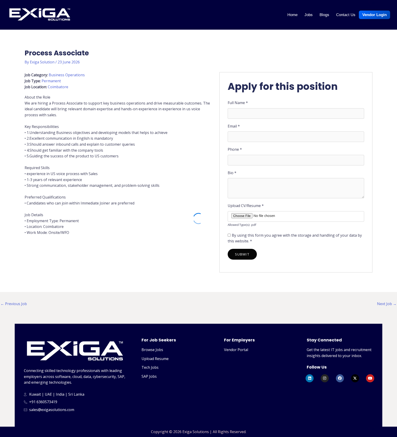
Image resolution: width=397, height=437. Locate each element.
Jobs (308, 15)
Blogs (324, 15)
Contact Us (345, 15)
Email (234, 126)
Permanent (51, 80)
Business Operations (67, 74)
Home (292, 15)
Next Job (387, 303)
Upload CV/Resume (246, 205)
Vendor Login (374, 15)
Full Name (238, 102)
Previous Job (13, 303)
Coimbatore (58, 86)
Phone (235, 149)
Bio (232, 172)
